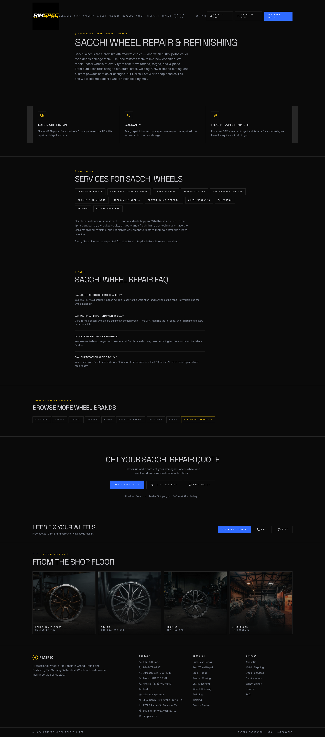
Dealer (166, 16)
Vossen (92, 419)
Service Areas (254, 678)
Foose (173, 419)
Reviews (128, 16)
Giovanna (156, 419)
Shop (77, 16)
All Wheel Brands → (198, 419)
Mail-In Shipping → (159, 496)
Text (285, 529)
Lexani (59, 419)
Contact (201, 16)
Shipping (153, 16)
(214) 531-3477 (166, 485)
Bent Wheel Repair (203, 667)
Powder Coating (202, 678)
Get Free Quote (274, 16)
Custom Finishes (202, 705)
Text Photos (201, 485)
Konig (108, 419)
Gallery (88, 16)
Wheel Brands (254, 683)
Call (264, 529)
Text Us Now (218, 16)
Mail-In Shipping (255, 667)
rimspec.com (150, 716)
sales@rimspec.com (154, 694)
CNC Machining (201, 683)
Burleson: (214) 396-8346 (157, 672)
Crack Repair (200, 672)
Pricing (114, 16)
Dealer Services (255, 672)
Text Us (147, 689)
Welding (197, 699)
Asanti (76, 419)
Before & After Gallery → (186, 496)
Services (65, 16)
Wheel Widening (202, 689)
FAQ (248, 694)
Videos (101, 16)
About (140, 16)
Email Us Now (247, 16)
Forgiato (41, 419)
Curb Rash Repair (202, 662)
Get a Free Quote (127, 484)
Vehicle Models (179, 16)
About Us (251, 662)
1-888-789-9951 (152, 667)
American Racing (131, 419)
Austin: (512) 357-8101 (155, 678)
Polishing (198, 694)
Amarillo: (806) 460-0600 (157, 683)
